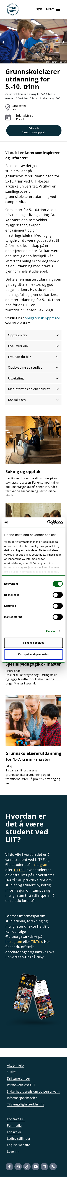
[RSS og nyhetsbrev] (53, 1166)
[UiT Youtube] (35, 1166)
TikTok (19, 869)
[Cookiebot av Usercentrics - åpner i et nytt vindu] (47, 522)
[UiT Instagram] (18, 1166)
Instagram (40, 864)
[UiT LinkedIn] (44, 1166)
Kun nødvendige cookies (33, 654)
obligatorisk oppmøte (42, 318)
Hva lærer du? (18, 346)
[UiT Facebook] (9, 1166)
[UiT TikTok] (27, 1166)
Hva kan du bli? (19, 357)
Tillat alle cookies (33, 642)
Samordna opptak (34, 130)
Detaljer (51, 631)
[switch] (58, 595)
